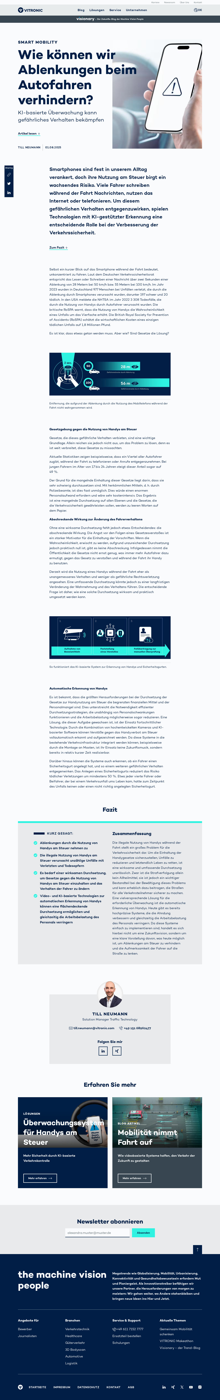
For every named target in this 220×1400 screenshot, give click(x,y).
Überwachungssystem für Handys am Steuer (63, 1132)
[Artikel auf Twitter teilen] (8, 183)
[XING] (116, 1051)
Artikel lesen (27, 133)
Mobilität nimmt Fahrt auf (147, 1137)
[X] (181, 1387)
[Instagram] (199, 1387)
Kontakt (198, 2)
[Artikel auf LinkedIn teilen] (8, 192)
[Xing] (173, 1387)
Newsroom (169, 2)
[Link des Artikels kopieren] (8, 174)
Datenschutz (88, 1387)
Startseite (37, 1387)
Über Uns (184, 2)
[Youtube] (190, 1387)
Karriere (155, 2)
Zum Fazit (56, 247)
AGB (131, 1387)
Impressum (61, 1387)
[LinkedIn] (103, 1051)
